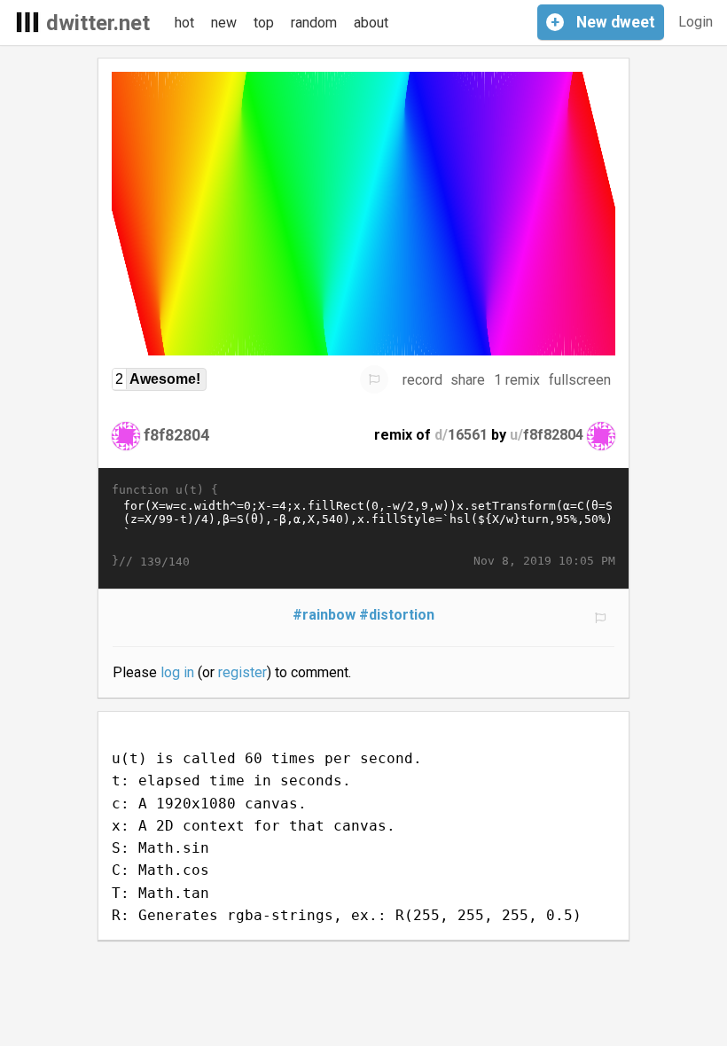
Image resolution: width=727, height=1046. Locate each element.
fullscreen (580, 379)
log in (177, 672)
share (467, 379)
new (224, 22)
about (371, 22)
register (242, 672)
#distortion (396, 614)
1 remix (517, 379)
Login (695, 21)
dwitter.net (98, 23)
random (314, 22)
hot (184, 22)
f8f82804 (176, 434)
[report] (374, 379)
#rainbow (324, 614)
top (264, 22)
